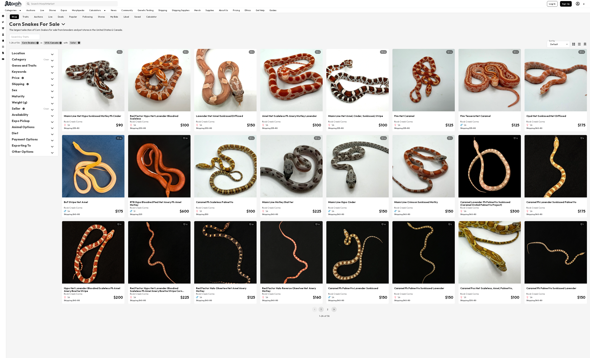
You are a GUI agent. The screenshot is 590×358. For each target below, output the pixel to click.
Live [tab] (50, 16)
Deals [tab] (61, 16)
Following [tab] (88, 16)
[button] (30, 43)
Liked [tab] (126, 16)
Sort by (552, 41)
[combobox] (71, 4)
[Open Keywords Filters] (52, 73)
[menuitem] (3, 16)
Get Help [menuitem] (260, 10)
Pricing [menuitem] (236, 10)
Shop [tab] (14, 16)
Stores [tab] (101, 16)
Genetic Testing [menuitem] (145, 10)
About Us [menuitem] (223, 10)
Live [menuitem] (42, 10)
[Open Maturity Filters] (52, 97)
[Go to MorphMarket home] (12, 4)
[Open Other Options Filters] (52, 153)
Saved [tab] (137, 16)
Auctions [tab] (38, 16)
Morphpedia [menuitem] (78, 10)
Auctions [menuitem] (30, 10)
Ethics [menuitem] (248, 10)
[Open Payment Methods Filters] (52, 140)
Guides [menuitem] (273, 10)
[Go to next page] (334, 309)
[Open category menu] (63, 24)
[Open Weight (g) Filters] (52, 103)
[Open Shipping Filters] (52, 85)
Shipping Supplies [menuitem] (180, 10)
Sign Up (566, 3)
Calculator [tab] (151, 16)
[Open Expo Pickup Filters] (52, 122)
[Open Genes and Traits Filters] (52, 67)
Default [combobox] (554, 44)
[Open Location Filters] (52, 54)
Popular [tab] (73, 16)
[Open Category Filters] (52, 60)
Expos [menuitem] (64, 10)
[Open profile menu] (580, 4)
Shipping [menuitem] (162, 10)
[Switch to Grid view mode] (574, 44)
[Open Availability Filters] (52, 116)
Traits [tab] (26, 16)
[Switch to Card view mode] (579, 44)
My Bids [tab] (114, 16)
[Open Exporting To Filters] (52, 146)
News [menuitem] (113, 10)
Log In (552, 3)
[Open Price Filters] (52, 79)
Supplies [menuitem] (210, 10)
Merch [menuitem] (197, 10)
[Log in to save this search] (585, 44)
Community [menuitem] (127, 10)
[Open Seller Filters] (52, 110)
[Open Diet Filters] (52, 134)
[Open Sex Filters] (52, 91)
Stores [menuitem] (52, 10)
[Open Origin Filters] (52, 128)
